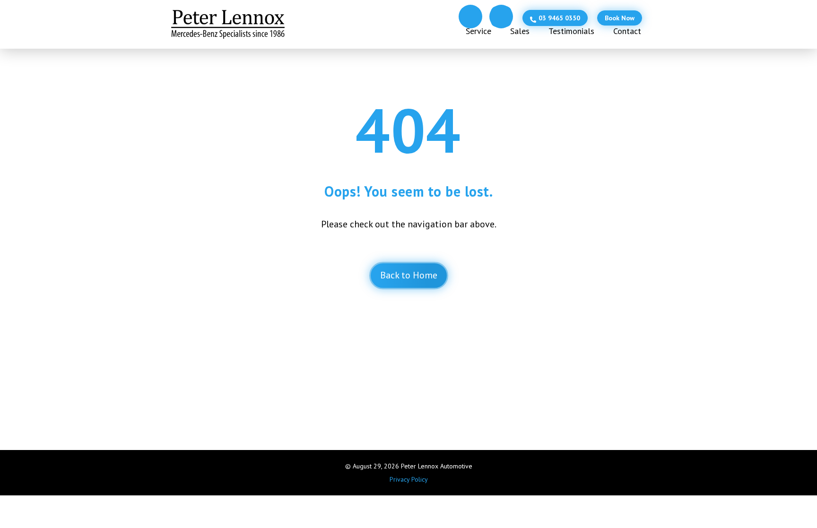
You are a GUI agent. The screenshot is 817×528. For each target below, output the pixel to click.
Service (478, 31)
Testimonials (571, 31)
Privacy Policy (409, 479)
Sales (520, 31)
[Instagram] (501, 16)
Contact (627, 31)
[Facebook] (470, 16)
